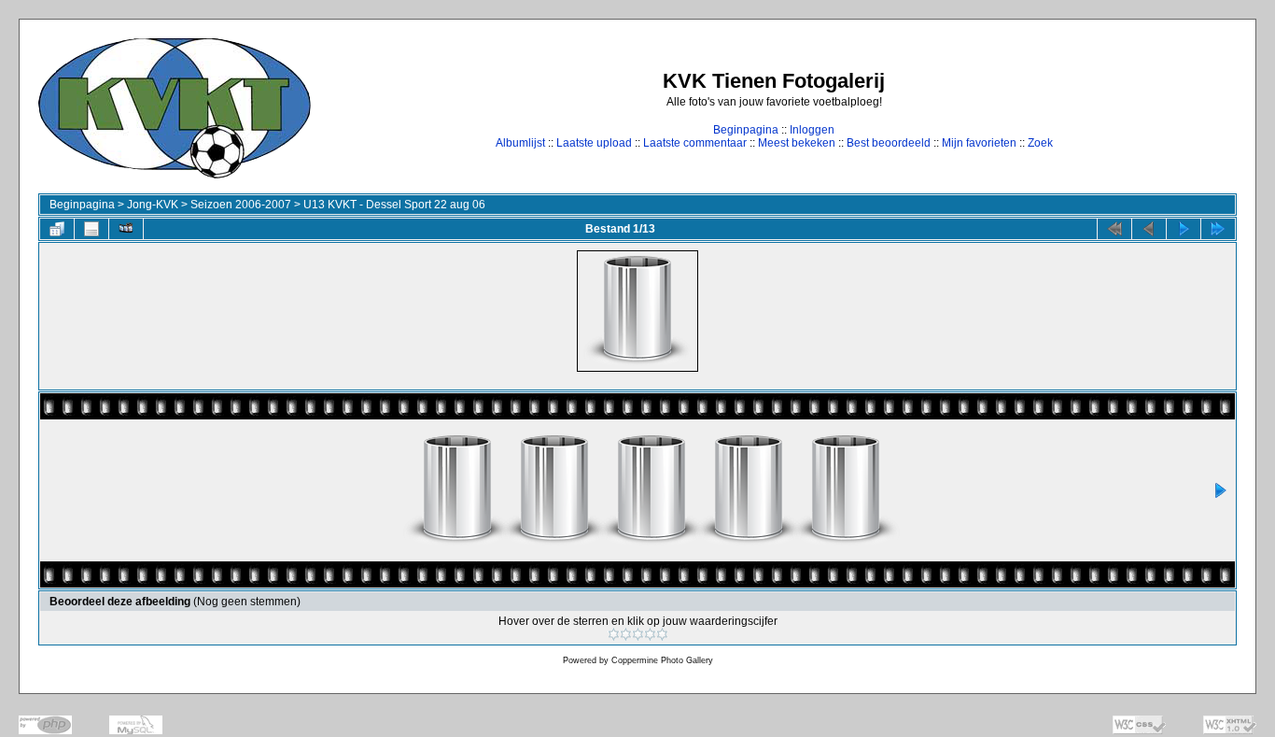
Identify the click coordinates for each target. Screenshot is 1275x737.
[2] (626, 634)
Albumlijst (520, 142)
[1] (614, 634)
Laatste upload (594, 142)
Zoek (1040, 142)
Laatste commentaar (695, 142)
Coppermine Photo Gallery (662, 660)
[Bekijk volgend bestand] (1183, 229)
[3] (638, 634)
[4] (650, 634)
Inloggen (812, 129)
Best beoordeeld (889, 142)
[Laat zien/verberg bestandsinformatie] (91, 229)
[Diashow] (126, 229)
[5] (662, 634)
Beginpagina (745, 129)
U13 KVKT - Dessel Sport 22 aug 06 (394, 204)
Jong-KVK (152, 204)
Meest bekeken (796, 142)
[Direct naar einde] (1218, 229)
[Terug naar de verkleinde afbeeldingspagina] (57, 229)
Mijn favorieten (979, 142)
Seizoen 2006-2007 (240, 204)
